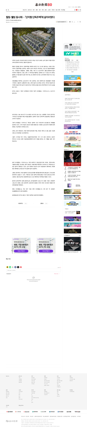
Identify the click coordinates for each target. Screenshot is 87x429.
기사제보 (72, 7)
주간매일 (63, 10)
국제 (43, 10)
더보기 (80, 235)
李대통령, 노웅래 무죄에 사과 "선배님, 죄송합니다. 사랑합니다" (74, 172)
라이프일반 (33, 391)
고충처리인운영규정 (38, 416)
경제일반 (45, 377)
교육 (57, 383)
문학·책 (7, 396)
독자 (32, 399)
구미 (6, 406)
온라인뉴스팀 (8, 20)
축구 (19, 394)
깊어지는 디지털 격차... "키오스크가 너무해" (72, 252)
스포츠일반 (20, 391)
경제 (37, 10)
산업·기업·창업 (46, 382)
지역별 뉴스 (59, 386)
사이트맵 (78, 416)
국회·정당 (33, 380)
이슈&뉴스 (67, 208)
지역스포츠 (20, 399)
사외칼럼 (20, 380)
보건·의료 (58, 382)
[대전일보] (52, 411)
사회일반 (58, 377)
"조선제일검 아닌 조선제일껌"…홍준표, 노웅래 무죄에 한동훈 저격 (74, 168)
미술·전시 (7, 394)
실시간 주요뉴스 (67, 94)
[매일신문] (9, 411)
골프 (19, 397)
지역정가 (32, 383)
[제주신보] (77, 411)
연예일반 (45, 391)
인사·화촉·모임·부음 (35, 397)
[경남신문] (26, 411)
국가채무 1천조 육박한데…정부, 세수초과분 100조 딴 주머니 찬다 (74, 176)
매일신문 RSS (21, 405)
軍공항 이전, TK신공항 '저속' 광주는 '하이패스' (74, 66)
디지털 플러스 (67, 235)
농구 (19, 396)
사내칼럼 (20, 379)
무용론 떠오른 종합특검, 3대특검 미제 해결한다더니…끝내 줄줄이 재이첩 (72, 107)
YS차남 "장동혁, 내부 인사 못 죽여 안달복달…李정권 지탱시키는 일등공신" (72, 103)
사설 (19, 377)
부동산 (45, 379)
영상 (57, 391)
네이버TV (22, 203)
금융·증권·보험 (46, 380)
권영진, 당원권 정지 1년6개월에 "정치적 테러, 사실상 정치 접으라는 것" (74, 164)
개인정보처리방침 (53, 416)
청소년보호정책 (46, 416)
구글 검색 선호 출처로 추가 (61, 21)
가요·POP (45, 394)
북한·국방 (33, 382)
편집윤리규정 (59, 416)
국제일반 (71, 377)
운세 (32, 402)
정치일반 (32, 377)
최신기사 (25, 10)
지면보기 (69, 7)
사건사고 (58, 379)
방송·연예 (58, 10)
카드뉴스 (58, 396)
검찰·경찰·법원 (59, 380)
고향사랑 (7, 405)
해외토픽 (71, 380)
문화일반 (7, 391)
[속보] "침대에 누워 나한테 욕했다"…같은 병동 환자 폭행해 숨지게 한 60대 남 (72, 112)
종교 (6, 397)
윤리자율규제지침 (66, 416)
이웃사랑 (58, 385)
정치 (34, 10)
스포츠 (49, 10)
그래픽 (58, 394)
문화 (46, 10)
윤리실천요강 (73, 416)
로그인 (76, 7)
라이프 (53, 10)
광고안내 (27, 416)
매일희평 (20, 382)
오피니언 (30, 10)
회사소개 (23, 416)
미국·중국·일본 (72, 379)
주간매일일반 (72, 391)
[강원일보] (18, 411)
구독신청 (31, 416)
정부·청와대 (33, 379)
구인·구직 (46, 383)
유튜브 (43, 203)
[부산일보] (60, 411)
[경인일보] (35, 411)
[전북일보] (69, 411)
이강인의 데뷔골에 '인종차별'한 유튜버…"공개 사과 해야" (70, 212)
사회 (40, 10)
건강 (32, 396)
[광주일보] (43, 411)
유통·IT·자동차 (46, 385)
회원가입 (79, 7)
